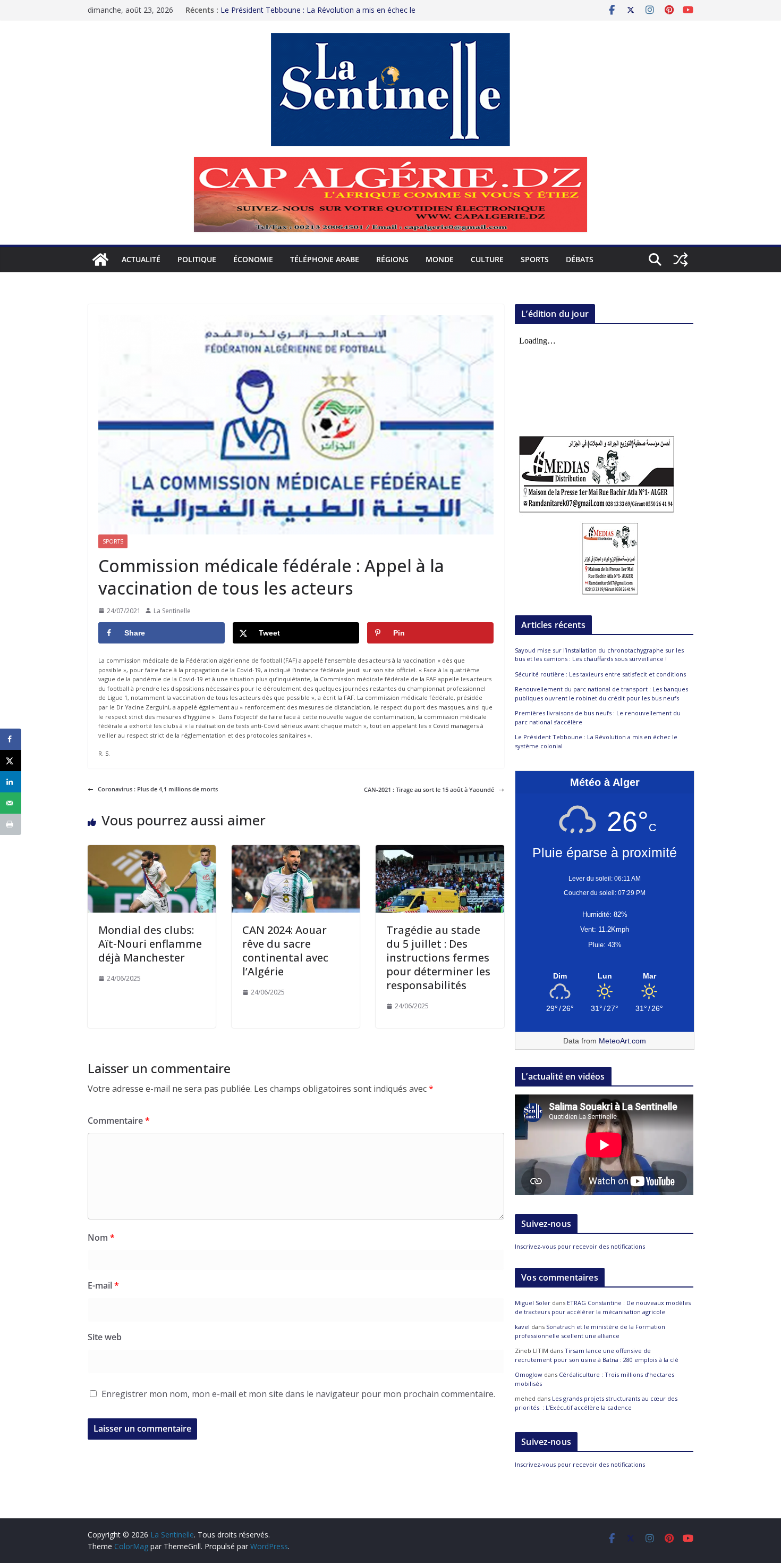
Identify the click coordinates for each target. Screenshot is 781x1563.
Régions (392, 259)
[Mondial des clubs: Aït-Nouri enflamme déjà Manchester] (152, 850)
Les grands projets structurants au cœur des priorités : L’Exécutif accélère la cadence (596, 1402)
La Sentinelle (172, 610)
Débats (579, 259)
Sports (535, 259)
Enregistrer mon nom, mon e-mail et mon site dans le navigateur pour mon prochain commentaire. (298, 1394)
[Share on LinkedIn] (10, 781)
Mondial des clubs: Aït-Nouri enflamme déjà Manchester (150, 944)
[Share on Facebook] (10, 739)
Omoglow (528, 1374)
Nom (101, 1237)
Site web (105, 1337)
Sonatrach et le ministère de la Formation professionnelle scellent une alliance (590, 1331)
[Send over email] (10, 803)
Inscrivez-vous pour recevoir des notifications (580, 1246)
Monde (440, 259)
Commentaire (119, 1120)
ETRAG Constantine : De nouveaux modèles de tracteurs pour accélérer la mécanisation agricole (603, 1307)
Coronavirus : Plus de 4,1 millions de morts (158, 789)
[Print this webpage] (10, 824)
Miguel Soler (532, 1303)
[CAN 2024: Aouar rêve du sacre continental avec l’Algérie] (296, 850)
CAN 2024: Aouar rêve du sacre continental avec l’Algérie (285, 951)
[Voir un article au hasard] (680, 259)
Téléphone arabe (324, 259)
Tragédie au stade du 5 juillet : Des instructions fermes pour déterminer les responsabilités (438, 957)
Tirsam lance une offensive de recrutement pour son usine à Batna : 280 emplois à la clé (596, 1355)
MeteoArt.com (622, 1041)
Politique (196, 259)
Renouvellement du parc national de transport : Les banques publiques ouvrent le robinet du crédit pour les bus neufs (601, 693)
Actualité (141, 259)
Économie (253, 259)
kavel (522, 1327)
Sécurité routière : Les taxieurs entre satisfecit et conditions (600, 674)
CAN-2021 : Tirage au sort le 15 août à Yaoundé (429, 789)
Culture (487, 259)
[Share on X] (10, 760)
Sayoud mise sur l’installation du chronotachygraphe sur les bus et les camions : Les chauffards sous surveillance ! (599, 654)
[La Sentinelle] (100, 259)
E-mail (103, 1285)
